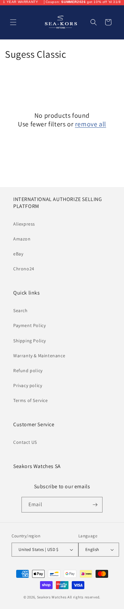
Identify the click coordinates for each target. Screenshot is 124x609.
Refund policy (28, 370)
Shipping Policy (29, 341)
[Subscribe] (95, 504)
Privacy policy (27, 385)
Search (20, 310)
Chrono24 (23, 269)
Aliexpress (24, 224)
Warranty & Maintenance (39, 356)
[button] (13, 22)
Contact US (25, 442)
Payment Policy (29, 325)
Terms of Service (30, 400)
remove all (90, 124)
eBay (18, 254)
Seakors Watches (52, 597)
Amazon (22, 239)
